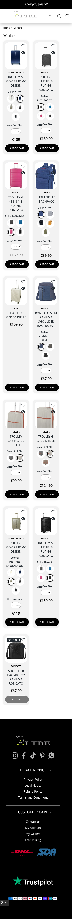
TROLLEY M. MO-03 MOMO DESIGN (16, 81)
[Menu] (5, 16)
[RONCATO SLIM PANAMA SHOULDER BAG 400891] (46, 291)
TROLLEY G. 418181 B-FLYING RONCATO (16, 203)
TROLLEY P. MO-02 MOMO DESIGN (16, 547)
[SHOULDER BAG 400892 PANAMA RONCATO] (16, 649)
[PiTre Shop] (25, 14)
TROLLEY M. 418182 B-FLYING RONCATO (46, 549)
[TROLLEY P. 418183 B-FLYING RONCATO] (46, 55)
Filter (11, 36)
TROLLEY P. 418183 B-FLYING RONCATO (46, 83)
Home (6, 27)
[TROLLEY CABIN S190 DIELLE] (16, 415)
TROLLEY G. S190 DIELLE (46, 438)
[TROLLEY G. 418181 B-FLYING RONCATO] (16, 175)
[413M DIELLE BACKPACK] (46, 175)
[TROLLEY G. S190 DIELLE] (46, 415)
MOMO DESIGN (16, 72)
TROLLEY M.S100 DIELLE (16, 315)
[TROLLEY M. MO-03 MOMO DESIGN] (16, 55)
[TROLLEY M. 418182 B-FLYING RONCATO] (46, 521)
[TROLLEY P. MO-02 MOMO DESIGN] (16, 521)
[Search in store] (59, 16)
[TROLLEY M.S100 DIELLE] (16, 291)
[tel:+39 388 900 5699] (51, 16)
